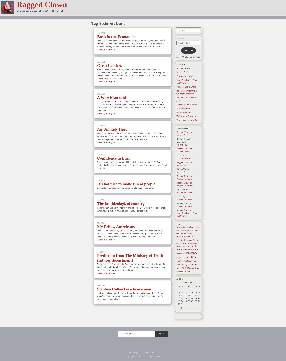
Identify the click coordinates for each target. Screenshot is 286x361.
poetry (183, 258)
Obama (182, 253)
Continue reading (106, 49)
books (193, 227)
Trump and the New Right (187, 119)
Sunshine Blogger (184, 112)
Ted (197, 268)
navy (178, 253)
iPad (193, 243)
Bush (182, 230)
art (177, 227)
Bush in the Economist (116, 36)
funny (195, 240)
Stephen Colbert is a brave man (124, 289)
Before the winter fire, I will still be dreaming (186, 92)
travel (178, 271)
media (194, 245)
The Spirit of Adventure (186, 116)
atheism (182, 227)
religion (186, 264)
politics (191, 257)
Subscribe (188, 50)
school (178, 268)
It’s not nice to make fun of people (126, 184)
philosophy (191, 253)
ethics (190, 236)
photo (178, 257)
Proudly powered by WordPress (143, 352)
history (190, 243)
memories (181, 249)
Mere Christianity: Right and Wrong (186, 214)
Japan (178, 246)
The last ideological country (121, 204)
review (194, 264)
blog (188, 227)
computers (194, 230)
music (195, 249)
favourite (181, 240)
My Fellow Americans (116, 226)
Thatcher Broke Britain (186, 86)
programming (181, 261)
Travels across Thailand (187, 104)
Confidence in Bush (114, 158)
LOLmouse (183, 246)
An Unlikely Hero (112, 129)
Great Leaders (109, 65)
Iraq (196, 243)
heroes (184, 243)
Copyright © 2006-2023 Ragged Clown (143, 356)
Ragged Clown (42, 4)
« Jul (179, 307)
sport (193, 268)
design (183, 233)
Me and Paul (182, 72)
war (188, 271)
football (190, 240)
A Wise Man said (111, 97)
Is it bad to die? (183, 68)
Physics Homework (184, 76)
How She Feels (183, 108)
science (186, 268)
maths (188, 246)
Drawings (188, 233)
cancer (187, 230)
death (178, 233)
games (179, 243)
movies (190, 250)
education (181, 236)
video (183, 271)
